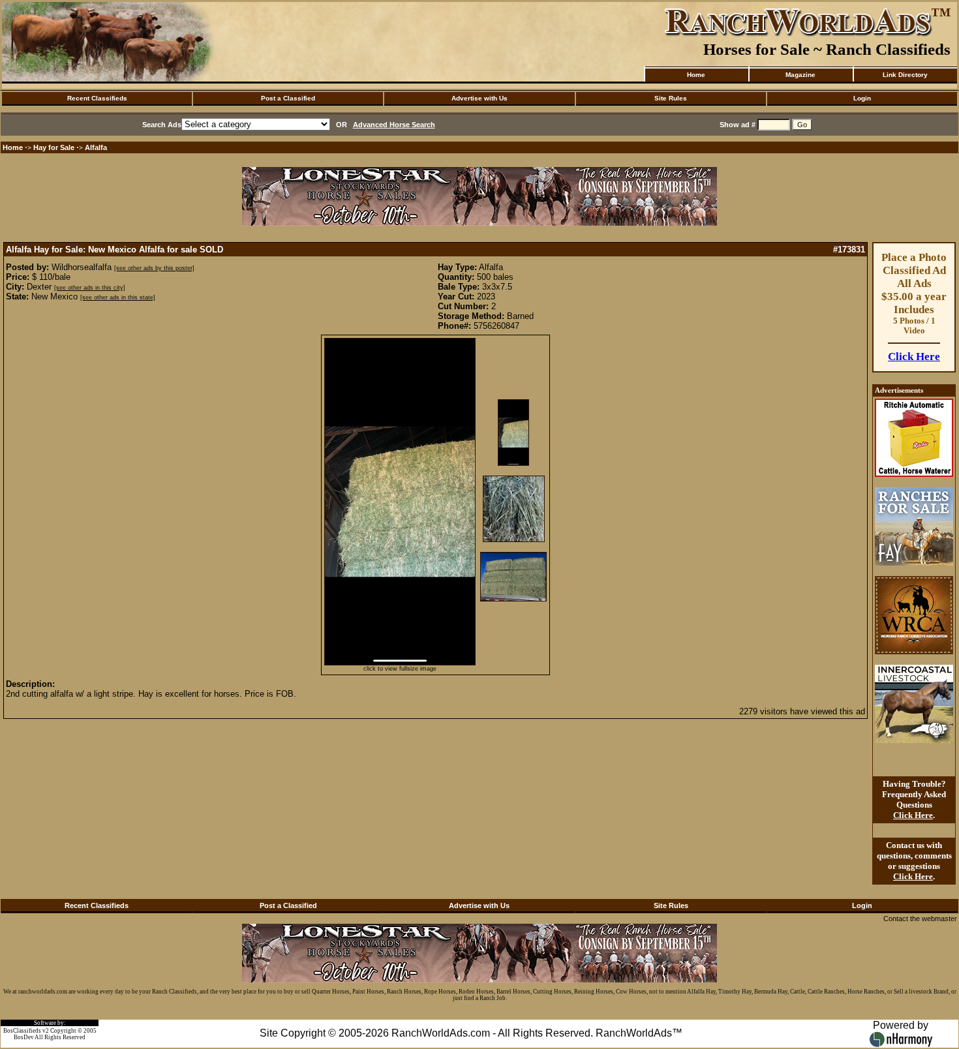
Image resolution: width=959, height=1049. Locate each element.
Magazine (800, 74)
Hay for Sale (54, 147)
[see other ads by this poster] (154, 268)
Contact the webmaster (920, 918)
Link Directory (905, 74)
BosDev (24, 1037)
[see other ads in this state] (117, 297)
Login (862, 98)
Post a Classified (288, 98)
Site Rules (670, 98)
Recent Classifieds (97, 98)
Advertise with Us (479, 98)
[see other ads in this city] (89, 287)
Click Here (914, 356)
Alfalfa (96, 147)
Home (696, 74)
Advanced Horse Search (394, 125)
